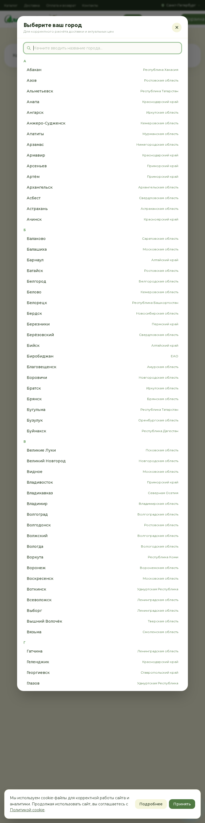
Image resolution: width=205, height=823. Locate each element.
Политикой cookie (27, 810)
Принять (182, 804)
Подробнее (151, 804)
